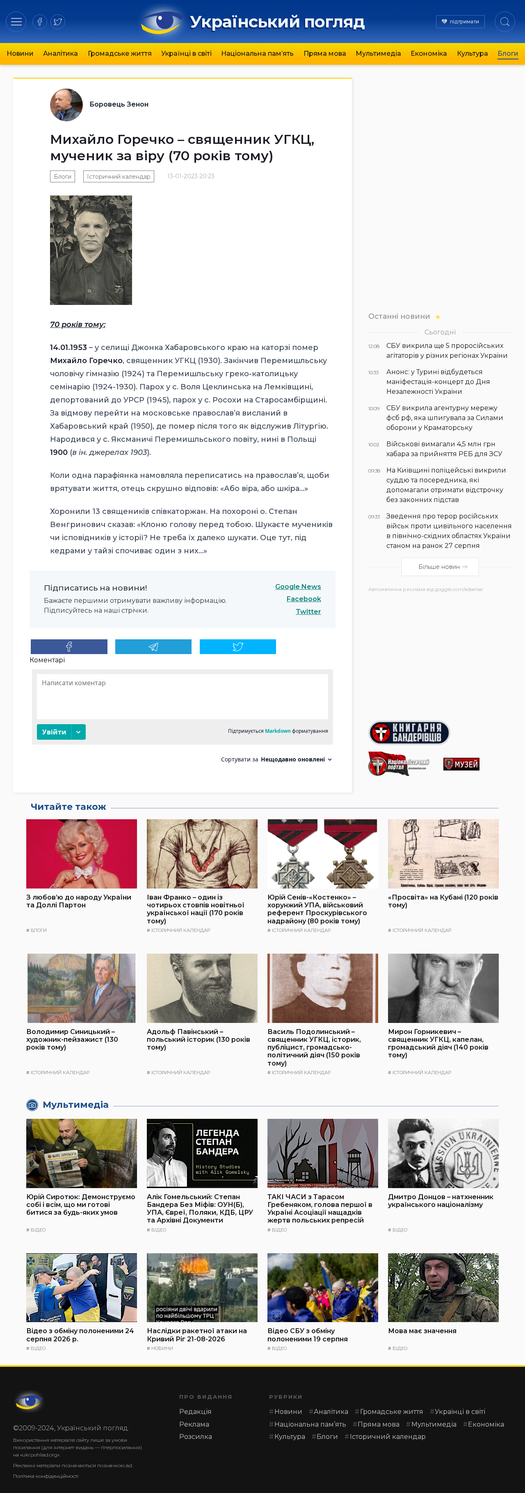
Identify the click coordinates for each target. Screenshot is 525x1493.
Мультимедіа (378, 53)
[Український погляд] (29, 1401)
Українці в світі (186, 53)
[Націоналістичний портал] (402, 764)
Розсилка (195, 1437)
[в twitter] (57, 21)
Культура (472, 53)
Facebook (304, 599)
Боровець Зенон (118, 104)
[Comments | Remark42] (183, 719)
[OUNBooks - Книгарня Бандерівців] (440, 732)
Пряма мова (325, 53)
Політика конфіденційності (45, 1476)
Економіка (429, 53)
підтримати (464, 21)
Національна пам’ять (257, 53)
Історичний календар (119, 176)
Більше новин (439, 566)
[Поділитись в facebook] (69, 646)
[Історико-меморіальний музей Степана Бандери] (477, 764)
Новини (20, 53)
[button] (16, 21)
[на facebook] (39, 21)
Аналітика (60, 53)
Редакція (195, 1412)
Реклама (194, 1424)
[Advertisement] (440, 653)
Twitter (308, 612)
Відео (38, 1230)
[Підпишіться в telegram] (153, 646)
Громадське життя (120, 53)
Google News (298, 587)
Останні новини (399, 316)
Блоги (508, 53)
